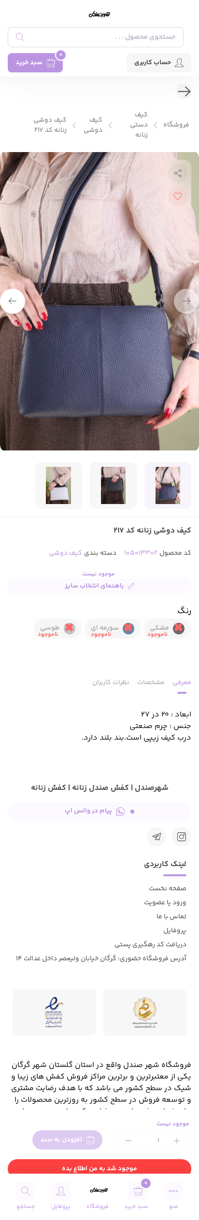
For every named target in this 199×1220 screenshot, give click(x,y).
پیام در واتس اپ (88, 811)
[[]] (156, 836)
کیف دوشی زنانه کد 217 (50, 125)
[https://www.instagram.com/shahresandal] (181, 836)
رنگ (184, 611)
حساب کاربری (152, 62)
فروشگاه (176, 125)
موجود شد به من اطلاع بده (99, 1169)
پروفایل (174, 931)
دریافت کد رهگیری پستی (150, 945)
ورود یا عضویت (165, 902)
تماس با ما (171, 916)
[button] (12, 301)
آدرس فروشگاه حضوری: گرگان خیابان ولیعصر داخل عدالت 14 (101, 959)
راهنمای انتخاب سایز (94, 586)
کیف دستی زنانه (139, 125)
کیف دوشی (93, 125)
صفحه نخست (167, 888)
